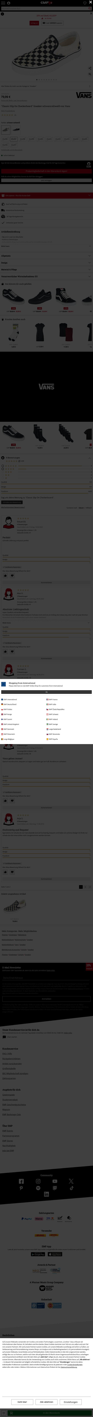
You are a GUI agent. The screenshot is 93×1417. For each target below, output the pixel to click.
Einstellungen (71, 1402)
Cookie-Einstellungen (74, 1364)
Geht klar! (22, 1402)
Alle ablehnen (46, 1402)
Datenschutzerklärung (69, 1367)
